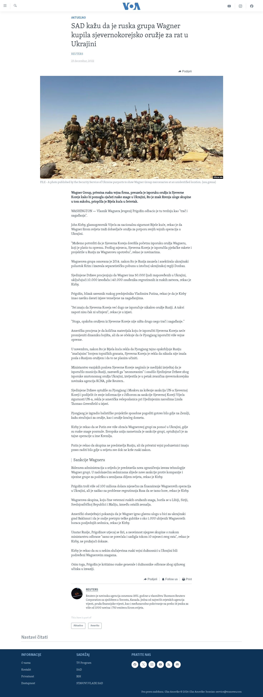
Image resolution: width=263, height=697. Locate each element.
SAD (79, 670)
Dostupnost (28, 683)
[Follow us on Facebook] (135, 664)
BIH (78, 676)
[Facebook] (251, 6)
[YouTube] (229, 6)
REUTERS (77, 54)
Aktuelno (78, 18)
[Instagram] (240, 6)
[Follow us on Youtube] (160, 664)
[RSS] (168, 664)
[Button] (185, 71)
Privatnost (27, 676)
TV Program (83, 663)
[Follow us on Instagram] (151, 664)
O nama (26, 663)
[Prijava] (177, 664)
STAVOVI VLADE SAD (89, 683)
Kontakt (26, 670)
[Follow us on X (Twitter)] (143, 664)
